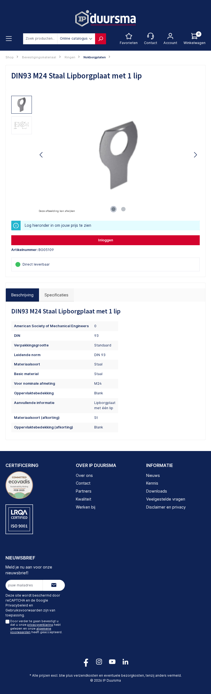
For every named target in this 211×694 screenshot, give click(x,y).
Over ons (84, 475)
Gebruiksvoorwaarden (23, 610)
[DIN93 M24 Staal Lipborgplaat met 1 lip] (118, 155)
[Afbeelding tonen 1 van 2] (113, 209)
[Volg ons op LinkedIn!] (125, 661)
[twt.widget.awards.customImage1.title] (19, 485)
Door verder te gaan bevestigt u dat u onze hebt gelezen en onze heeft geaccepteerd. (36, 626)
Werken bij (85, 507)
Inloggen (105, 240)
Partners (83, 491)
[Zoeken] (100, 38)
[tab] (22, 295)
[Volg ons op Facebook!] (86, 661)
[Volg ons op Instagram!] (99, 661)
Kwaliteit (83, 499)
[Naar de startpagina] (105, 18)
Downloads (156, 491)
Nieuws (153, 475)
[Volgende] (195, 155)
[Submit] (54, 585)
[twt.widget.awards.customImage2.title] (19, 519)
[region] (105, 155)
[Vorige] (41, 155)
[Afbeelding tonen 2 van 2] (123, 209)
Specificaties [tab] (56, 295)
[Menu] (8, 38)
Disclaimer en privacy (166, 507)
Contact (83, 483)
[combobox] (40, 38)
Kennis (152, 483)
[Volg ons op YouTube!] (112, 661)
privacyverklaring (40, 625)
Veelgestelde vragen (165, 499)
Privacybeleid (16, 605)
